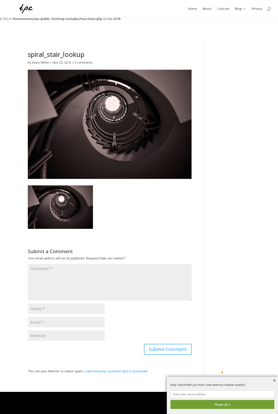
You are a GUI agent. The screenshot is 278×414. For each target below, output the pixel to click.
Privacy (257, 9)
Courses (223, 9)
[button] (222, 385)
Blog (238, 9)
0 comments (84, 62)
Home (192, 9)
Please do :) (222, 404)
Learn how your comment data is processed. (116, 371)
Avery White (40, 62)
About (207, 9)
